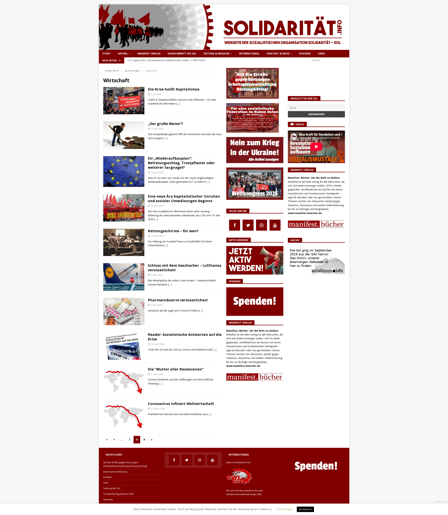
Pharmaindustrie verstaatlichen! (178, 300)
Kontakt (107, 477)
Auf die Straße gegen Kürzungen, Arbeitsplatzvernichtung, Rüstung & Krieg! (125, 464)
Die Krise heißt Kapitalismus (174, 89)
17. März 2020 (158, 408)
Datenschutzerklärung (115, 471)
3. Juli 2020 (156, 94)
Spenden (108, 499)
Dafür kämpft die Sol (182, 53)
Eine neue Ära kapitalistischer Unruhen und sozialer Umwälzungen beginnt (184, 198)
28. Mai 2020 (157, 205)
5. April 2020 (157, 374)
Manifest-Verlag (149, 53)
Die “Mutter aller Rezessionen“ (176, 369)
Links (321, 53)
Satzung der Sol (111, 488)
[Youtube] (275, 225)
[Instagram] (261, 225)
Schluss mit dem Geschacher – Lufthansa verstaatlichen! (184, 267)
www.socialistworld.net (238, 462)
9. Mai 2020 (156, 274)
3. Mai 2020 (156, 305)
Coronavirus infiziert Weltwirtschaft (181, 403)
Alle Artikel (132, 70)
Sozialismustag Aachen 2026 (118, 493)
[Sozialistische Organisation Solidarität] (224, 48)
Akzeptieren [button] (305, 509)
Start (106, 53)
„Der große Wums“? (165, 123)
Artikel (123, 53)
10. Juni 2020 (157, 172)
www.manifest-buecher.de (243, 365)
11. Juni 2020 (157, 128)
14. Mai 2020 (157, 235)
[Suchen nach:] (327, 60)
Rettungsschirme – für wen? (173, 231)
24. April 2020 (157, 344)
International (249, 53)
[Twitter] (248, 225)
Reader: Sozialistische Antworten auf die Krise (185, 336)
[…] (178, 103)
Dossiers (305, 53)
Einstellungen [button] (284, 509)
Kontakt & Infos (278, 53)
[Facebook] (234, 225)
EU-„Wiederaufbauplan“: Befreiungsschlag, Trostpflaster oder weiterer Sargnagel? (181, 163)
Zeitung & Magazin (216, 53)
